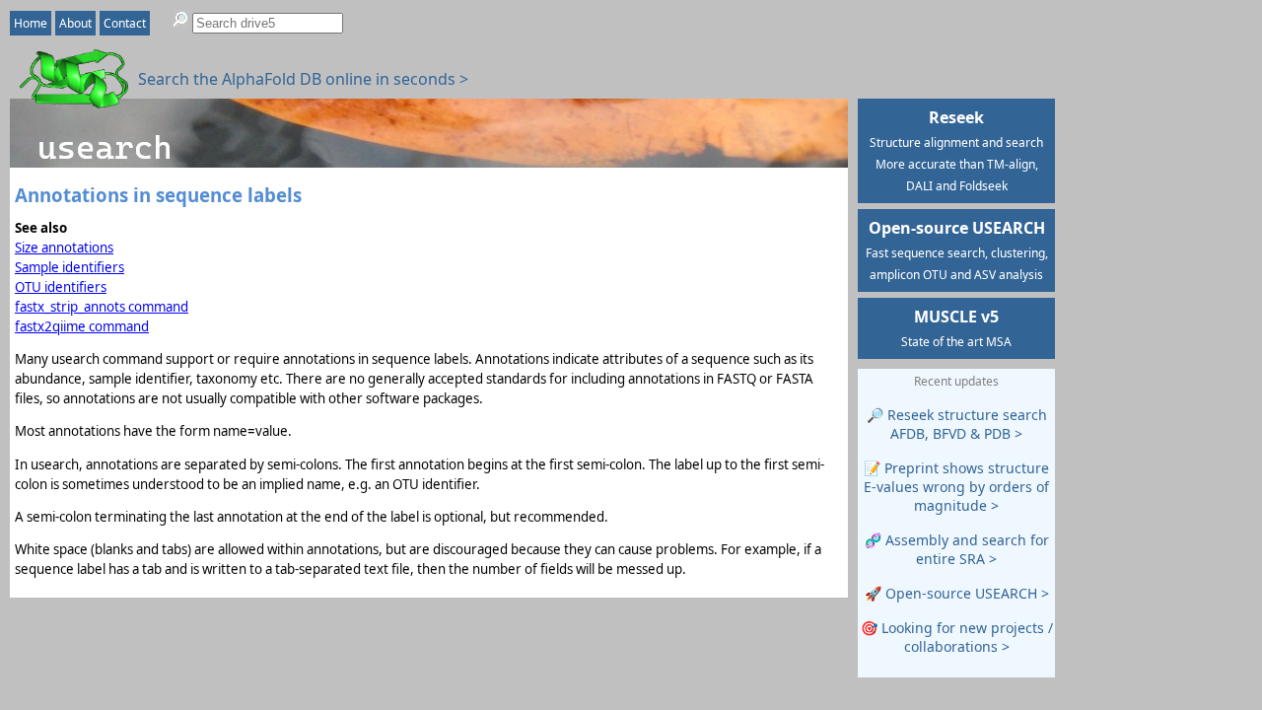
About (75, 23)
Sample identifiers (69, 267)
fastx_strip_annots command (101, 307)
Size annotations (64, 247)
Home (30, 23)
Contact (125, 23)
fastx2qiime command (82, 326)
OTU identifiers (60, 287)
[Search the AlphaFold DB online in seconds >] (64, 97)
